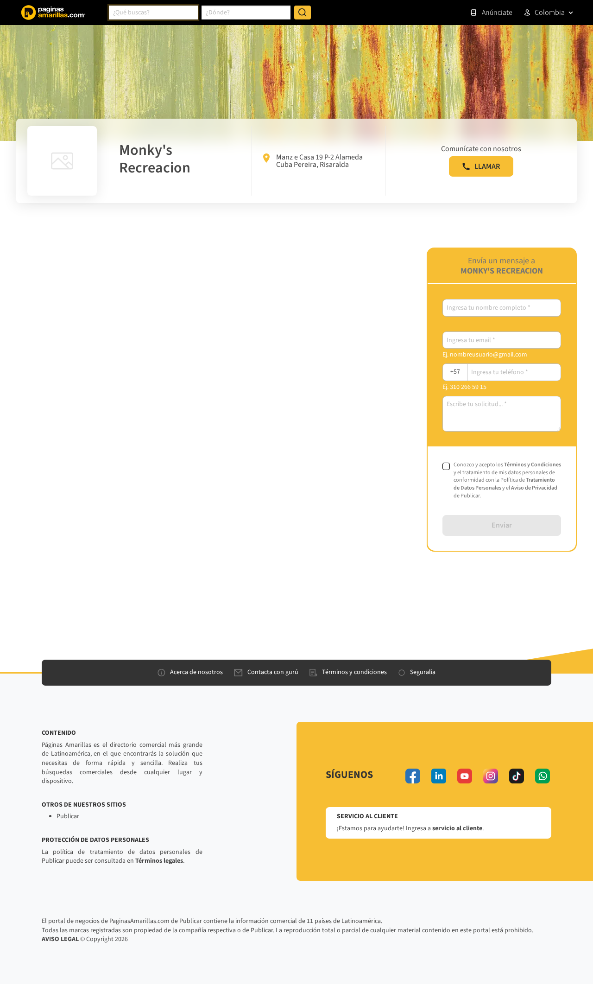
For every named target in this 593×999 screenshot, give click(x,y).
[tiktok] (516, 776)
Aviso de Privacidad (534, 488)
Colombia (550, 12)
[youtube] (464, 776)
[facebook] (412, 776)
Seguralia (422, 672)
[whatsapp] (542, 776)
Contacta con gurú (272, 672)
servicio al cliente (457, 828)
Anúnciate (497, 12)
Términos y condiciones (354, 672)
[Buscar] (302, 12)
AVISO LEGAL (60, 939)
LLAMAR (487, 166)
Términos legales (159, 860)
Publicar (68, 816)
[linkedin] (438, 776)
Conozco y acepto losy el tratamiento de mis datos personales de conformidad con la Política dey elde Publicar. (507, 480)
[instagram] (490, 776)
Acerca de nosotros (196, 672)
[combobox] (153, 12)
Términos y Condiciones (532, 465)
